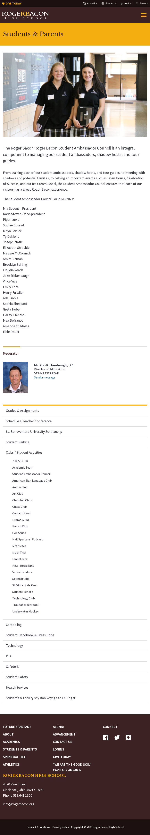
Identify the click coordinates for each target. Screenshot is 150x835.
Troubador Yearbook (25, 605)
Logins (58, 749)
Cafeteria (13, 666)
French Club (20, 526)
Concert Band (21, 513)
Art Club (17, 493)
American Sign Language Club (32, 480)
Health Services (17, 687)
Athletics (11, 764)
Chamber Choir (22, 500)
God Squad (19, 533)
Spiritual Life (14, 757)
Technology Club (23, 598)
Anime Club (20, 487)
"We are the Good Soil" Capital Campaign (72, 767)
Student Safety (17, 677)
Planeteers (19, 559)
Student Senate (22, 592)
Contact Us (62, 741)
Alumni (58, 726)
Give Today (62, 757)
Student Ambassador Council (31, 474)
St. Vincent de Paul (24, 585)
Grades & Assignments (22, 410)
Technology (14, 645)
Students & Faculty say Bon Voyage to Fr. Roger (40, 698)
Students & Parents (20, 749)
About (8, 734)
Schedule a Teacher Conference (29, 421)
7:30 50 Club (20, 461)
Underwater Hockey (25, 611)
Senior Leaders (22, 572)
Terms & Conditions (38, 827)
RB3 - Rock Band (23, 566)
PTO (9, 656)
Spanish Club (20, 579)
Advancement (64, 734)
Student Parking (17, 442)
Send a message (44, 377)
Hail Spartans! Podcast (27, 539)
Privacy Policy (60, 827)
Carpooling (14, 624)
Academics (11, 741)
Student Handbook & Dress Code (30, 635)
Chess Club (19, 507)
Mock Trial (19, 552)
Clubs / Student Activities (24, 452)
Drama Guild (20, 520)
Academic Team (22, 467)
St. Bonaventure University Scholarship (34, 431)
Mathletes (19, 546)
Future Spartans (17, 726)
